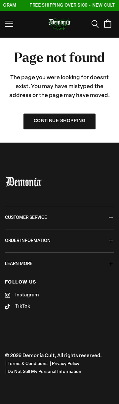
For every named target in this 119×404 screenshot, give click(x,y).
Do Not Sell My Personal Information (44, 372)
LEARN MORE (18, 264)
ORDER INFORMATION (28, 241)
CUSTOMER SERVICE (26, 218)
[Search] (97, 24)
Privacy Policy (65, 364)
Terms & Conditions (28, 364)
